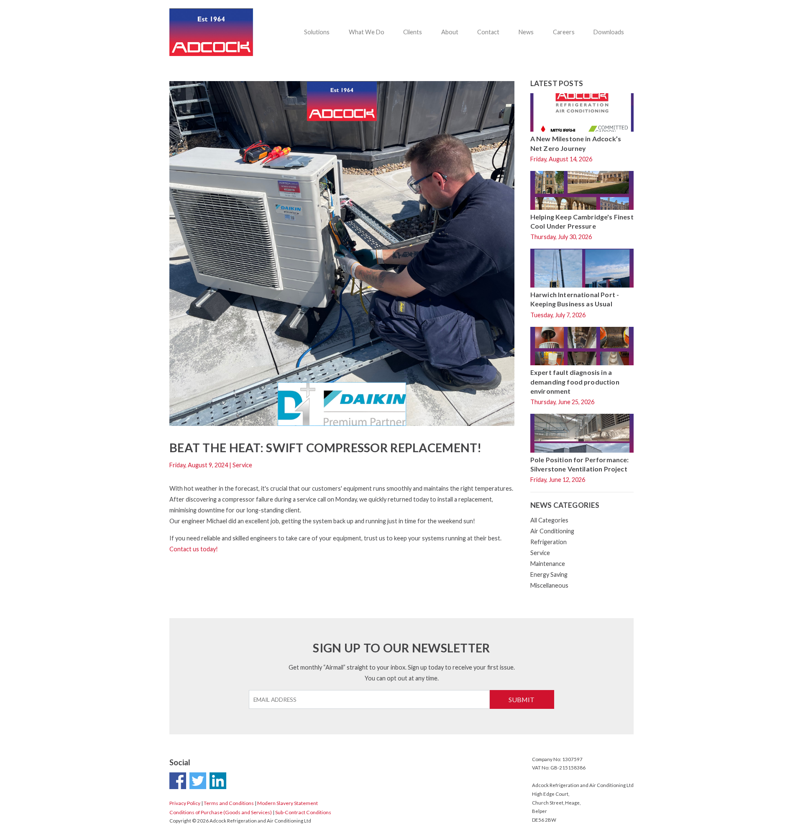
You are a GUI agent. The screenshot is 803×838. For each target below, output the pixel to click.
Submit (521, 699)
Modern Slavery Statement (287, 803)
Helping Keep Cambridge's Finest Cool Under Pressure (582, 221)
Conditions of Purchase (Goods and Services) (220, 812)
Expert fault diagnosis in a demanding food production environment (574, 381)
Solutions (317, 32)
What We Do (366, 32)
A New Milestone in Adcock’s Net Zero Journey (575, 143)
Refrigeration (548, 541)
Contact (488, 32)
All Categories (549, 520)
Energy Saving (549, 574)
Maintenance (547, 563)
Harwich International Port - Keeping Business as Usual (574, 299)
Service (540, 552)
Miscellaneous (549, 585)
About (449, 32)
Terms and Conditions (229, 803)
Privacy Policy (184, 803)
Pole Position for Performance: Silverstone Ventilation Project (579, 464)
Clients (412, 32)
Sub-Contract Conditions (303, 812)
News (526, 32)
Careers (564, 32)
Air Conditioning (552, 531)
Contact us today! (193, 549)
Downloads (608, 32)
